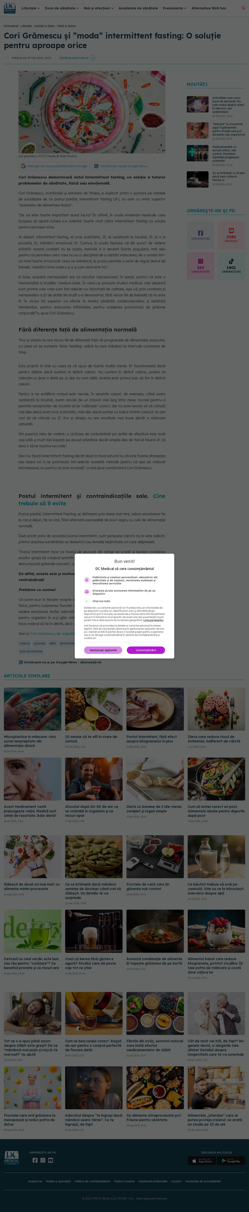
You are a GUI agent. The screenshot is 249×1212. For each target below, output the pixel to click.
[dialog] (124, 606)
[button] (124, 601)
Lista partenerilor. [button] (153, 620)
